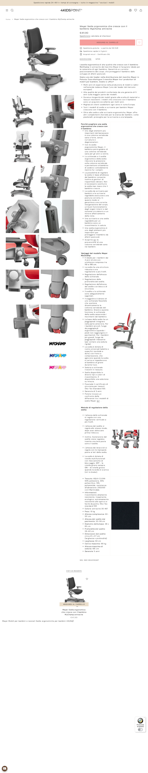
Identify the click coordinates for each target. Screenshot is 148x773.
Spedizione (85, 36)
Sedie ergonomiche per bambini (51, 621)
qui (94, 240)
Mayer (5, 621)
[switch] (140, 729)
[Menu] (144, 718)
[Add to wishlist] (139, 42)
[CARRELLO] (140, 10)
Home (8, 19)
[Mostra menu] (7, 10)
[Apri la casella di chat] (4, 768)
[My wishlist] (135, 10)
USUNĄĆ (70, 621)
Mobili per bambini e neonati (21, 621)
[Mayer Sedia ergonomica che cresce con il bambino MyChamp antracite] (74, 591)
